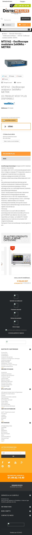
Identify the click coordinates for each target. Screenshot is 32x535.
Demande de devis (7, 1)
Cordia (2, 439)
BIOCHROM (4, 430)
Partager (12, 76)
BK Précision (4, 432)
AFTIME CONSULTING (6, 426)
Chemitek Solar (5, 438)
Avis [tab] (4, 159)
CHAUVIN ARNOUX (5, 436)
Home (5, 33)
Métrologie (3, 416)
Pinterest (5, 79)
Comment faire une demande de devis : (10, 117)
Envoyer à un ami (8, 82)
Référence (4, 108)
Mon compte (6, 511)
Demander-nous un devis (16, 487)
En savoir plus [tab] (9, 154)
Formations (4, 413)
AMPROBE (3, 427)
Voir (2, 421)
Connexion (8, 25)
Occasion (3, 418)
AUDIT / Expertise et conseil (8, 412)
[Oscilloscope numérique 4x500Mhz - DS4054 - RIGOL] (16, 261)
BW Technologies (5, 433)
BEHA (2, 429)
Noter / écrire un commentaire (11, 141)
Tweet (5, 76)
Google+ (20, 76)
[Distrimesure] (16, 11)
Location (3, 415)
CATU (2, 435)
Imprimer (19, 82)
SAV (2, 420)
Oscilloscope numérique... (16, 278)
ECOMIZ (19, 532)
